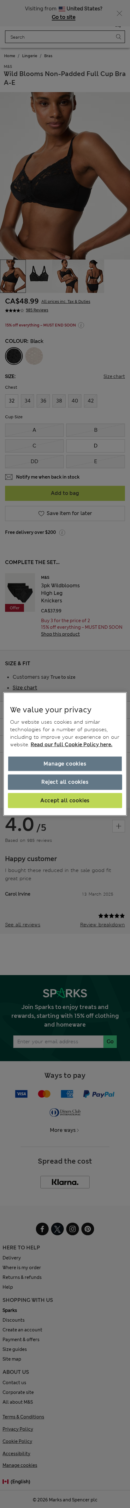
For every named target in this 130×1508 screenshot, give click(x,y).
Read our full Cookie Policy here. (71, 744)
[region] (65, 754)
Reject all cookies (64, 782)
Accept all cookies (65, 800)
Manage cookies (65, 763)
